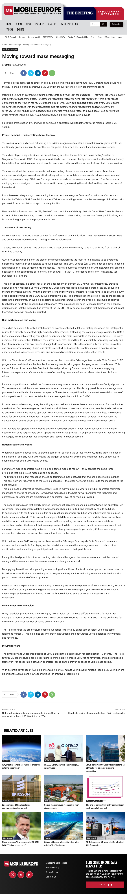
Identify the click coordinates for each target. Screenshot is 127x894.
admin (7, 65)
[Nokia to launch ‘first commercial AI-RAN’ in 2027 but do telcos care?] (21, 825)
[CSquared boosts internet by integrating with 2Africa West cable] (63, 825)
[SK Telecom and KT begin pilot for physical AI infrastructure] (105, 825)
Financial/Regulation (94, 801)
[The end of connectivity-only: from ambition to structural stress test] (105, 788)
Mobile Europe (15, 45)
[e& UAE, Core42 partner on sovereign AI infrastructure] (63, 748)
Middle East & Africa (52, 761)
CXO (46, 801)
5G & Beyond (91, 761)
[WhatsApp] (52, 73)
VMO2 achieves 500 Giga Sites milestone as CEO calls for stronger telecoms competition (105, 768)
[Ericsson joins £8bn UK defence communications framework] (21, 788)
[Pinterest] (45, 73)
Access (47, 838)
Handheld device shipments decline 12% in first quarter (96, 713)
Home (4, 45)
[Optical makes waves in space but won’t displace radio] (63, 788)
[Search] (103, 24)
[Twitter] (31, 73)
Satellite (6, 761)
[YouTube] (21, 874)
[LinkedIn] (29, 874)
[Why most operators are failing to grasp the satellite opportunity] (21, 748)
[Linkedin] (38, 73)
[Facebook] (23, 73)
